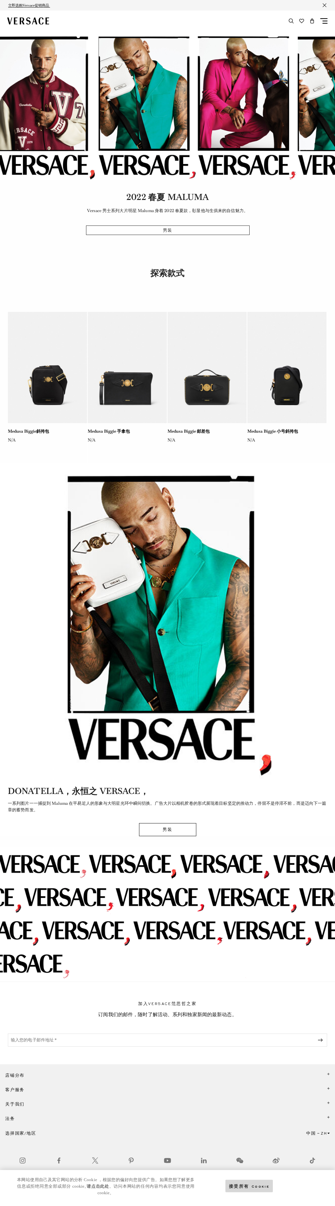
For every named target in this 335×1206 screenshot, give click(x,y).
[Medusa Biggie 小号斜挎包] (286, 367)
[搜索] (291, 21)
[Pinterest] (131, 1160)
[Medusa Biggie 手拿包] (127, 367)
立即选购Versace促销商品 (29, 5)
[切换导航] (324, 21)
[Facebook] (59, 1160)
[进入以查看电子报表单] (321, 1040)
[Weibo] (276, 1160)
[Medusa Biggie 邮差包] (207, 367)
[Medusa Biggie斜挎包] (47, 367)
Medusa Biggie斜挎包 (28, 431)
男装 (168, 230)
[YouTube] (167, 1160)
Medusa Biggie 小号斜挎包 (272, 431)
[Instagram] (22, 1160)
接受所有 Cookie (249, 1186)
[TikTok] (312, 1160)
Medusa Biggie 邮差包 (189, 431)
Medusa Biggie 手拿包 (109, 431)
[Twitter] (95, 1160)
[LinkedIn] (204, 1160)
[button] (312, 21)
